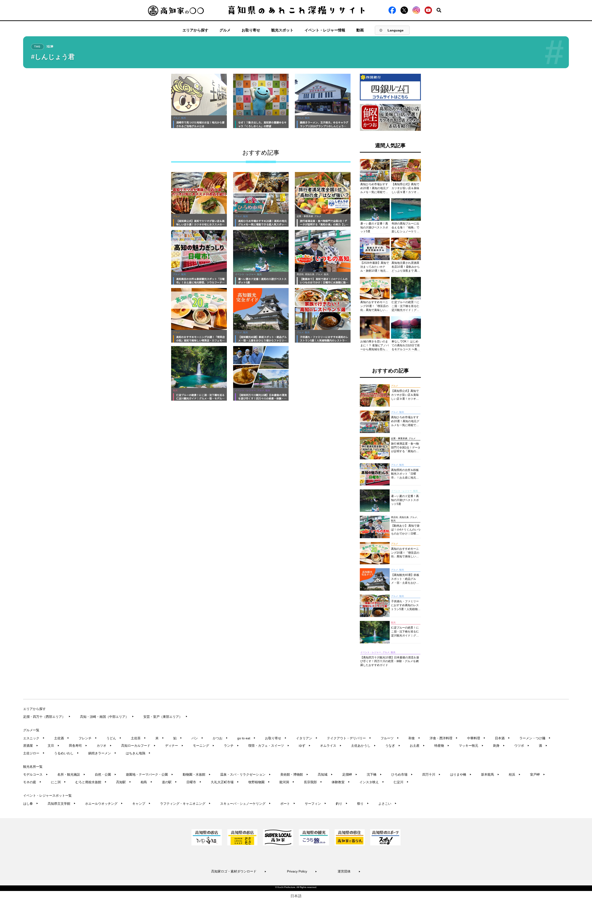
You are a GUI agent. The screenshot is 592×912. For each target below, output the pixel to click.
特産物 (441, 745)
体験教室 (341, 782)
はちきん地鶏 (138, 753)
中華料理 (476, 738)
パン (197, 738)
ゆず (305, 745)
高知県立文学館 (62, 803)
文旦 (53, 745)
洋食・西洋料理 (444, 738)
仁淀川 (401, 782)
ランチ (231, 745)
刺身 (499, 745)
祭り (363, 803)
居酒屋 (30, 745)
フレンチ (88, 738)
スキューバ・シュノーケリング (245, 803)
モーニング (203, 745)
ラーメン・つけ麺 (535, 738)
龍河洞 (286, 782)
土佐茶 (138, 738)
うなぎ (392, 745)
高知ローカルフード (138, 745)
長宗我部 (313, 782)
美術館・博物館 (294, 774)
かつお (220, 738)
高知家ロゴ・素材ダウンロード (238, 871)
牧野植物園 (259, 782)
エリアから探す (195, 30)
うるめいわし (66, 753)
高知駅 (123, 782)
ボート (287, 803)
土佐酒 (61, 738)
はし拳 (30, 803)
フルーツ (390, 738)
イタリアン (307, 738)
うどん (113, 738)
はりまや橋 (461, 774)
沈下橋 (374, 774)
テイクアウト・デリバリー (349, 738)
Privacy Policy (302, 871)
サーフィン (315, 803)
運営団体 (349, 871)
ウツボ (521, 745)
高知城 (325, 774)
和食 (414, 738)
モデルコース (35, 774)
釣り (342, 803)
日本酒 (502, 738)
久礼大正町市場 (225, 782)
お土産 (417, 745)
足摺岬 (349, 774)
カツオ (104, 745)
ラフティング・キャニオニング (185, 803)
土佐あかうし (363, 745)
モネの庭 (32, 782)
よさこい (387, 803)
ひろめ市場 (402, 774)
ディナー (174, 745)
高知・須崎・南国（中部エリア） (107, 717)
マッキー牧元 (471, 745)
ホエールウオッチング (104, 803)
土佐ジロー (34, 753)
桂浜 (515, 774)
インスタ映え (371, 782)
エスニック (34, 738)
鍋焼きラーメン (102, 753)
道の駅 (169, 782)
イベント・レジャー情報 (325, 30)
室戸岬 (537, 774)
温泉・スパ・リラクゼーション (245, 774)
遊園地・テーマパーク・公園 (149, 774)
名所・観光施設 (71, 774)
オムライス (331, 745)
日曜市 (193, 782)
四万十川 (431, 774)
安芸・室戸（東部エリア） (165, 717)
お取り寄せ (251, 30)
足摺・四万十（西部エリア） (47, 717)
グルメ (225, 30)
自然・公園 (105, 774)
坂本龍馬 (490, 774)
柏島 (146, 782)
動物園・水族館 (197, 774)
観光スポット (282, 30)
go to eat (246, 738)
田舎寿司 (78, 745)
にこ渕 (58, 782)
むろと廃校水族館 (91, 782)
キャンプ (141, 803)
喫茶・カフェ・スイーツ (268, 745)
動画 (360, 30)
